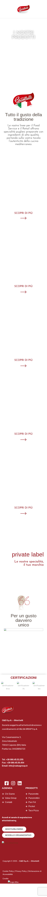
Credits (5, 879)
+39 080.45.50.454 (15, 763)
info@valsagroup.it (18, 766)
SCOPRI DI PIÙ (23, 213)
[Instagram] (13, 783)
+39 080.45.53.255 (14, 759)
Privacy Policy (21, 871)
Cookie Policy (8, 871)
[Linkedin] (19, 783)
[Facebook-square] (6, 783)
